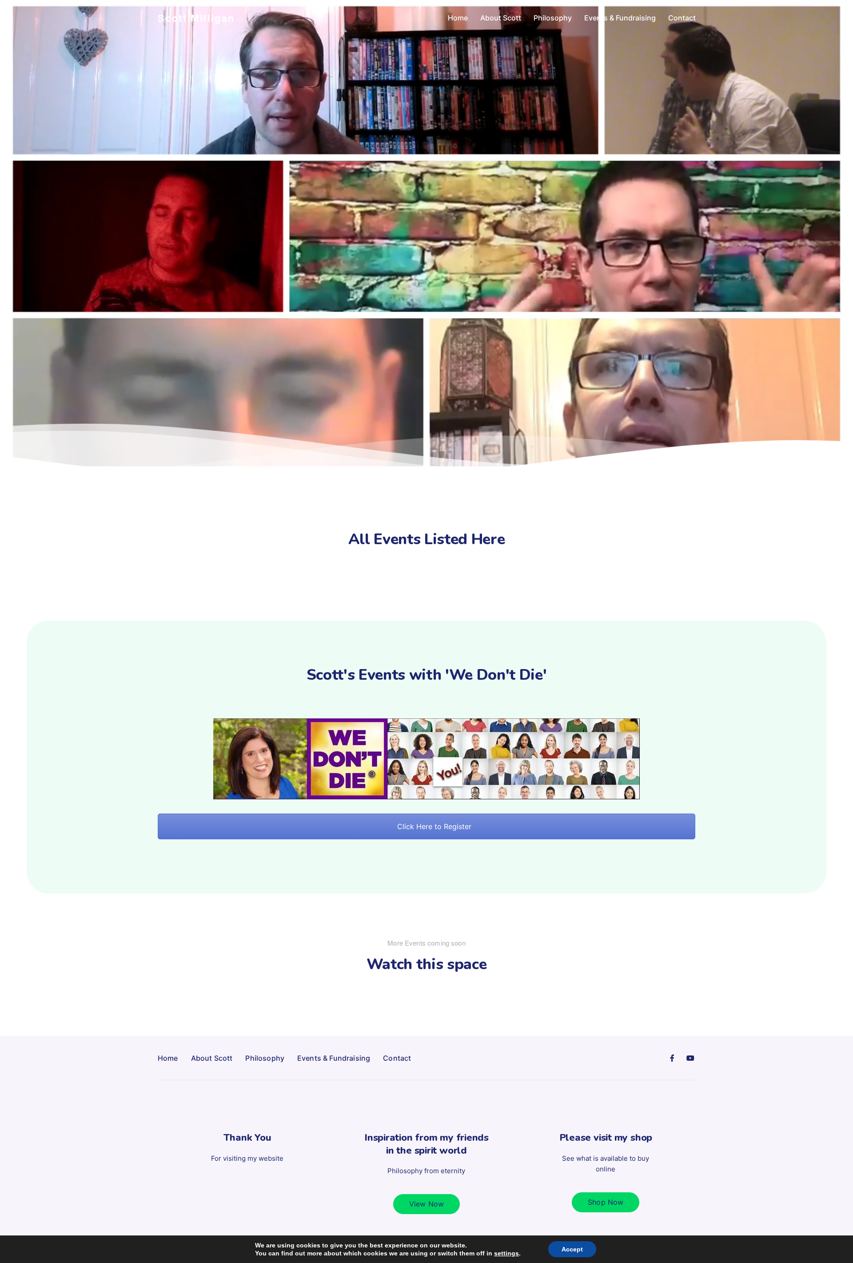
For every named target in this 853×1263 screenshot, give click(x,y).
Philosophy (553, 17)
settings (506, 1253)
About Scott (500, 17)
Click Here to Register (433, 826)
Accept (572, 1249)
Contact (682, 17)
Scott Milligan (196, 17)
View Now (426, 1203)
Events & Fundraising (620, 17)
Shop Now (605, 1202)
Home (458, 17)
